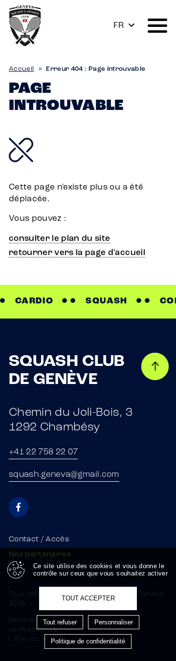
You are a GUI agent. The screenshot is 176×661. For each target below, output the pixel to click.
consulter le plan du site (59, 239)
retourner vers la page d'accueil (77, 253)
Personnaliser (113, 622)
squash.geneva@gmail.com (64, 474)
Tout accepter (88, 598)
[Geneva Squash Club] (25, 25)
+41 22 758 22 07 (43, 452)
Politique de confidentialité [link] (88, 641)
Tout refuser (60, 622)
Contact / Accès (39, 539)
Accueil (21, 69)
